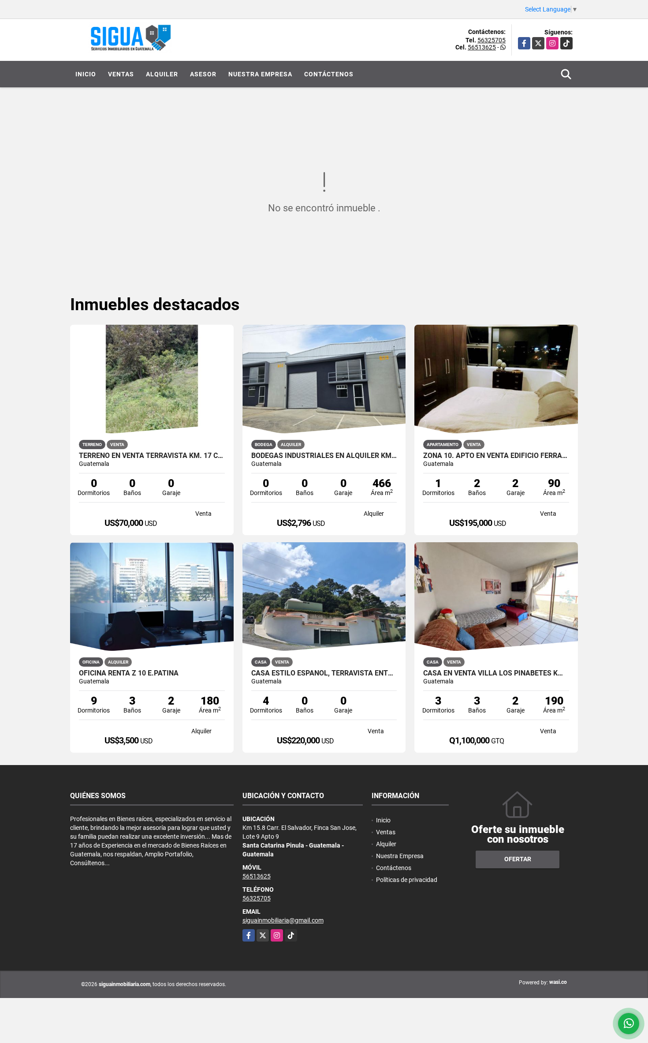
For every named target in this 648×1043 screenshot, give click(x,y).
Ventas (121, 74)
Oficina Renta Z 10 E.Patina (129, 673)
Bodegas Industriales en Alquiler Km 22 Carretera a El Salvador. (324, 455)
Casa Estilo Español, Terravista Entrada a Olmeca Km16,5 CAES (324, 673)
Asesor (203, 74)
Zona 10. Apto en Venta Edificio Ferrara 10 (496, 455)
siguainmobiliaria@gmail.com (283, 920)
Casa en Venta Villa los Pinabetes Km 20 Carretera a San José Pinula (496, 673)
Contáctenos (329, 74)
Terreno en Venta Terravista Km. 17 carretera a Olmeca (152, 455)
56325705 (491, 40)
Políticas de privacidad (406, 879)
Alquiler (162, 74)
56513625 (482, 47)
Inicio (85, 74)
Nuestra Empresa (260, 74)
